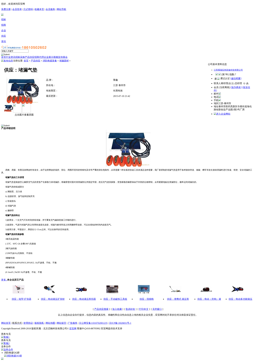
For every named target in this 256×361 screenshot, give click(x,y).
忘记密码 (28, 9)
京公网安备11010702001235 (93, 323)
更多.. (4, 279)
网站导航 (61, 9)
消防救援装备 (50, 60)
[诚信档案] (235, 78)
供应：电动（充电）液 (209, 299)
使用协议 (28, 323)
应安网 (72, 328)
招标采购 (20, 57)
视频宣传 (58, 57)
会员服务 (50, 9)
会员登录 (17, 9)
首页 (3, 57)
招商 (3, 25)
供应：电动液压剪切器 (84, 299)
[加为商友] (236, 87)
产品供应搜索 (101, 309)
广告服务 (72, 323)
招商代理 (39, 57)
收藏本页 (39, 9)
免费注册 (6, 9)
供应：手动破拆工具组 (115, 299)
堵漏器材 (64, 60)
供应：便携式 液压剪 (178, 299)
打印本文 (143, 309)
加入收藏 (117, 309)
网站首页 (6, 323)
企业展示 (48, 57)
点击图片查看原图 (24, 114)
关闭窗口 (157, 309)
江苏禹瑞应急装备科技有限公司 (228, 70)
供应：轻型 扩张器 (21, 299)
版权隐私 (39, 323)
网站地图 (50, 323)
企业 (3, 30)
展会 (65, 57)
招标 (3, 19)
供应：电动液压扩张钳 (53, 299)
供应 (3, 36)
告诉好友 (130, 309)
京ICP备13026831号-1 (120, 323)
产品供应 (29, 57)
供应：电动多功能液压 (240, 299)
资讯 (3, 41)
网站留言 (61, 323)
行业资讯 (10, 57)
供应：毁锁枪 (147, 299)
